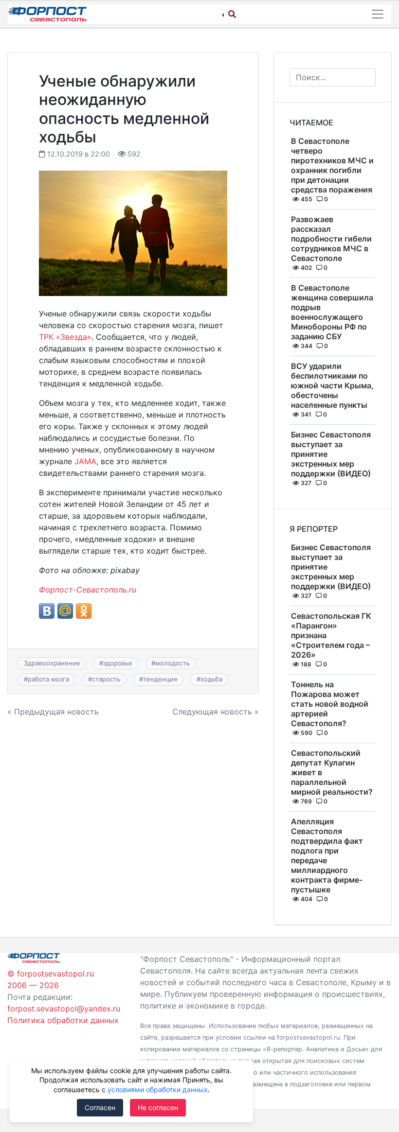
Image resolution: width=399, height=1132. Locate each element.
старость (106, 679)
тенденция (160, 679)
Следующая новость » (215, 711)
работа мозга (48, 679)
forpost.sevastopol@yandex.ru (63, 1008)
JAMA (85, 461)
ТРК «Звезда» (65, 337)
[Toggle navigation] (377, 14)
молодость (172, 663)
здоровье (117, 663)
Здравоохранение (52, 663)
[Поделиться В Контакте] (46, 611)
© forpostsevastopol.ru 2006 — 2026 (50, 979)
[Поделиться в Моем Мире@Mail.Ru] (65, 611)
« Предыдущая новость (53, 711)
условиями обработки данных (158, 1089)
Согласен (100, 1107)
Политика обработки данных (63, 1020)
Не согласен (158, 1107)
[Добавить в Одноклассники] (83, 611)
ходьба (211, 679)
